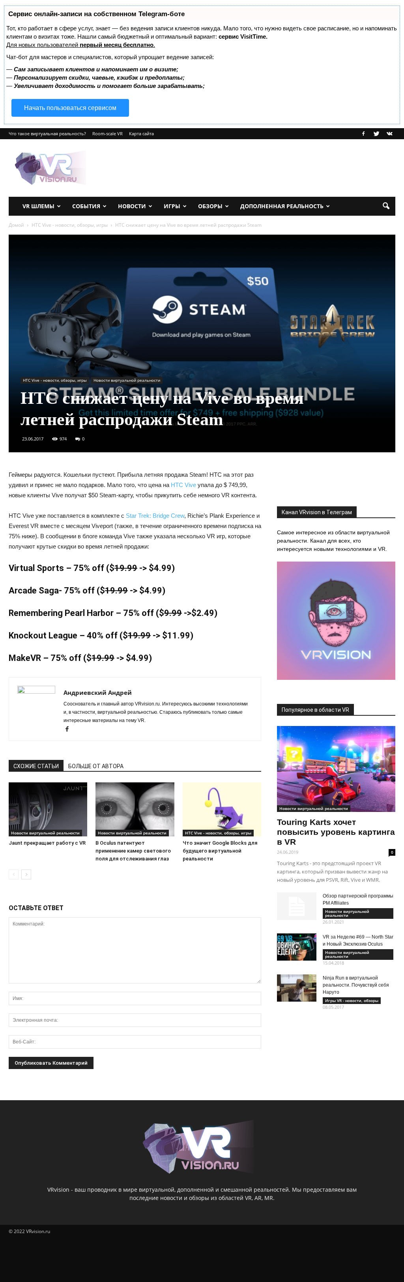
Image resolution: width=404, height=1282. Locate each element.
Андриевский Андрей (98, 692)
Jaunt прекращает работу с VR (47, 843)
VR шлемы (38, 206)
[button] (385, 206)
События (86, 206)
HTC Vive (183, 484)
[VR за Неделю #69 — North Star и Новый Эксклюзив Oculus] (296, 947)
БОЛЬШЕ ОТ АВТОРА (95, 766)
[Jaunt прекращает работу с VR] (48, 809)
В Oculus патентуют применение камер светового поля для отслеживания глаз (133, 851)
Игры (172, 206)
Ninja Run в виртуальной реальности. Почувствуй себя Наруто (356, 985)
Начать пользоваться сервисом (70, 108)
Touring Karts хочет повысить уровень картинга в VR (336, 831)
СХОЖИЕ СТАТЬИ (36, 766)
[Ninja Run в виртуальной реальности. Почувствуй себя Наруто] (296, 988)
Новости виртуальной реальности (127, 380)
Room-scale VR (107, 133)
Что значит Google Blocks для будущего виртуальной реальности (220, 851)
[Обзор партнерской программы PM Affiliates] (296, 906)
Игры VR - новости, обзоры (351, 1000)
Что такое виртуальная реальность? (47, 133)
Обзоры (210, 206)
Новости (132, 206)
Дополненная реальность (282, 206)
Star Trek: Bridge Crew (155, 515)
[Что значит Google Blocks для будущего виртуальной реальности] (222, 809)
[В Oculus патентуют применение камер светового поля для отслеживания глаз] (134, 809)
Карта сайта (141, 133)
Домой (16, 225)
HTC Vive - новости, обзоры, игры (55, 380)
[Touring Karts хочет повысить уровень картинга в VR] (336, 769)
